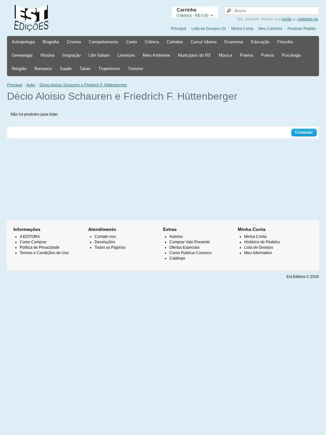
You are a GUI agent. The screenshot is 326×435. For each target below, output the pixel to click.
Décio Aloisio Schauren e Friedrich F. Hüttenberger (83, 85)
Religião (19, 68)
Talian (85, 68)
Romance (43, 68)
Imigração (71, 55)
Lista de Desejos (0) (208, 28)
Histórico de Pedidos (262, 242)
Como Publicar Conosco (190, 253)
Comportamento (103, 41)
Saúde (66, 68)
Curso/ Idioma (203, 41)
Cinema (74, 41)
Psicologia (291, 55)
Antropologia (23, 41)
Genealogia (22, 55)
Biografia (51, 41)
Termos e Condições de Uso (44, 253)
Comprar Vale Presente (189, 242)
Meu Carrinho (270, 28)
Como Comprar (33, 242)
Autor (30, 85)
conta (286, 19)
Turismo (135, 68)
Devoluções (105, 242)
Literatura (126, 55)
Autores (176, 236)
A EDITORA (30, 236)
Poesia (267, 55)
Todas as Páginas (110, 247)
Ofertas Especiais (184, 247)
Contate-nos (105, 236)
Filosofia (285, 41)
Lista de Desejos (258, 247)
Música (225, 55)
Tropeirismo (109, 68)
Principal (178, 28)
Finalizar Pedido (301, 28)
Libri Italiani (99, 55)
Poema (246, 55)
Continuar (304, 132)
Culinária (175, 41)
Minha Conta (242, 28)
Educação (260, 41)
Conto (131, 41)
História (47, 55)
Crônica (152, 41)
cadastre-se (308, 19)
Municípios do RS (194, 55)
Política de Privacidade (40, 247)
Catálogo (177, 258)
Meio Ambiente (156, 55)
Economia (233, 41)
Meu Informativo (258, 253)
